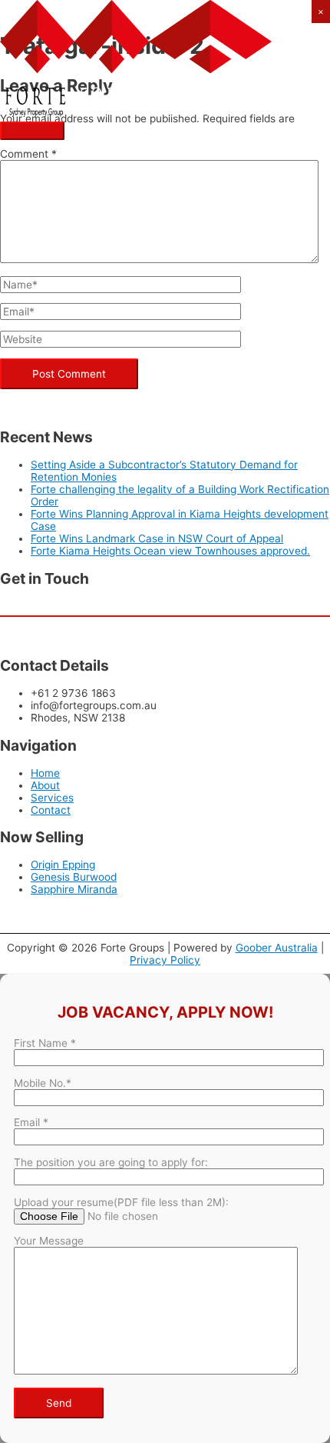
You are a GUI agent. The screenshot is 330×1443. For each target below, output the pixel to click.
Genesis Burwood (74, 877)
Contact (51, 810)
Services (52, 797)
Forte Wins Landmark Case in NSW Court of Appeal (157, 538)
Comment (28, 154)
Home (45, 773)
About (45, 785)
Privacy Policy (165, 960)
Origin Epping (63, 864)
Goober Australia (277, 947)
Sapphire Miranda (74, 889)
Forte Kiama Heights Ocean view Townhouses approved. (170, 551)
